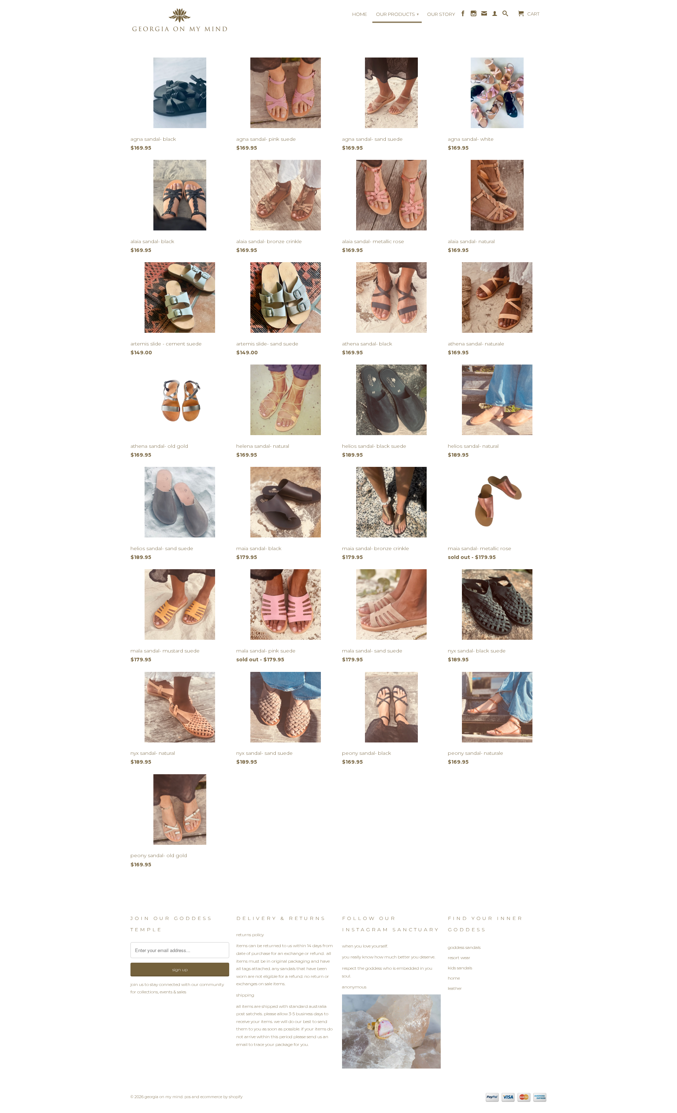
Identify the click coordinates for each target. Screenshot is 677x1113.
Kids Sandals (460, 967)
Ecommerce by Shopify (221, 1096)
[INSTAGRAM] (391, 1067)
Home (359, 14)
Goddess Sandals (464, 947)
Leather (455, 988)
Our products (397, 14)
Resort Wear (459, 957)
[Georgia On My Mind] (179, 22)
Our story (441, 14)
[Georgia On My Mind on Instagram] (473, 15)
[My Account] (495, 15)
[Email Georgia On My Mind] (484, 15)
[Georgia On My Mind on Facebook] (463, 15)
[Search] (505, 15)
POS (187, 1096)
